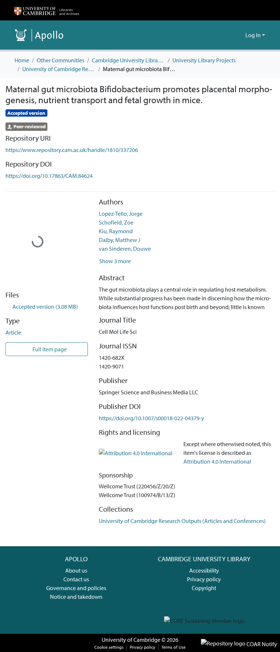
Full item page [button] (49, 349)
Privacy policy (204, 579)
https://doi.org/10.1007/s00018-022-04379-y (151, 418)
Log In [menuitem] (253, 35)
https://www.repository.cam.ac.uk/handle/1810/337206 (71, 149)
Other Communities (60, 60)
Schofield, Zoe (116, 222)
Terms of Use (174, 647)
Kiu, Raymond (116, 231)
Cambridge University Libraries (128, 60)
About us (76, 570)
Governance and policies (76, 588)
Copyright (204, 588)
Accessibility (204, 570)
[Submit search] (228, 35)
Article (13, 332)
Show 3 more (115, 261)
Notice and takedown (76, 596)
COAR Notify (261, 644)
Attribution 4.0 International (217, 461)
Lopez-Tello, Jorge (121, 213)
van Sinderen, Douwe (125, 248)
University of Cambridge (131, 639)
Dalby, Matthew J (119, 239)
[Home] (46, 10)
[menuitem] (238, 35)
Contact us (76, 579)
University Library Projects (204, 60)
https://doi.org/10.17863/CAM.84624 (49, 175)
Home (22, 60)
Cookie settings (109, 647)
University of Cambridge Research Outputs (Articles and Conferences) (58, 69)
